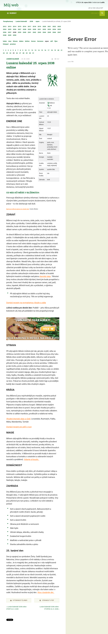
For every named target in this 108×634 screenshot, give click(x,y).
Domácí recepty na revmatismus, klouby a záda (26, 303)
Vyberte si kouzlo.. (31, 459)
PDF (57, 59)
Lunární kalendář (21, 21)
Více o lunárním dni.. (45, 592)
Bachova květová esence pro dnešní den (17, 209)
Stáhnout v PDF (48, 600)
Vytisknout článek (20, 600)
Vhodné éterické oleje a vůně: (18, 419)
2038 (31, 21)
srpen (37, 21)
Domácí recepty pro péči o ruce (19, 427)
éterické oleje (45, 276)
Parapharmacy (8, 21)
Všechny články (97, 13)
